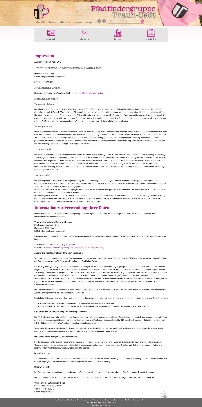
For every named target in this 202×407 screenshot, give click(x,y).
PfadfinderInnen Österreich (90, 400)
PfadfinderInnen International (112, 400)
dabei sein (51, 39)
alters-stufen (41, 22)
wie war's (84, 39)
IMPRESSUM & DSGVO (101, 405)
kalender (88, 22)
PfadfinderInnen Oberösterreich (66, 400)
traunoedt (78, 22)
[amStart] (41, 11)
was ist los (151, 39)
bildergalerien (65, 22)
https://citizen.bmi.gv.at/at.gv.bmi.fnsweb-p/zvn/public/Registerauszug (75, 248)
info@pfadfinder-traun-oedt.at (91, 93)
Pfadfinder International (134, 400)
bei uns (117, 39)
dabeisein (53, 22)
